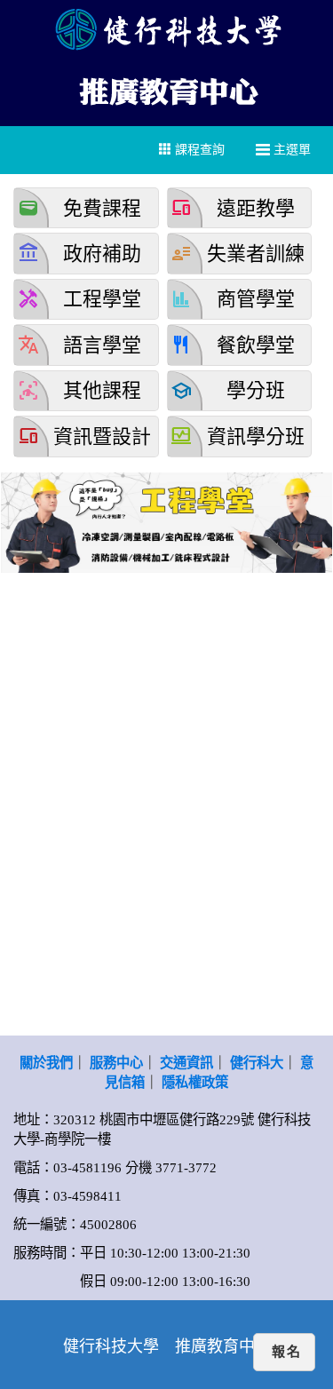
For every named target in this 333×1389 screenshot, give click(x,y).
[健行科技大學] (166, 29)
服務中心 (116, 1062)
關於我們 (46, 1062)
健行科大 (256, 1062)
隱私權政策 (195, 1082)
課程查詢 (198, 149)
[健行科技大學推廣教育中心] (167, 89)
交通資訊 (186, 1062)
